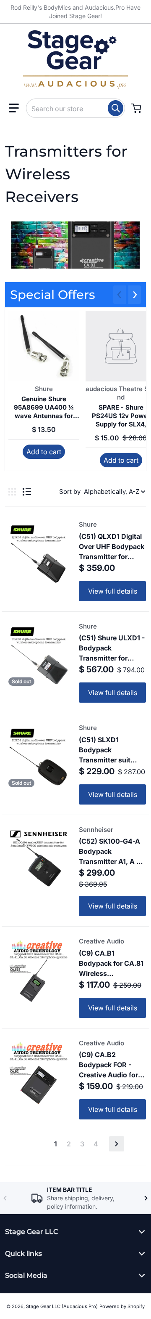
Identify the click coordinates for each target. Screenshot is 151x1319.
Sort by (70, 492)
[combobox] (75, 108)
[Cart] (137, 108)
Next (116, 1143)
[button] (14, 108)
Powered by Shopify (122, 1306)
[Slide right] (134, 294)
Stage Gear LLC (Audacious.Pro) (62, 1306)
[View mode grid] (12, 492)
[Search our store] (115, 108)
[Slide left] (119, 294)
